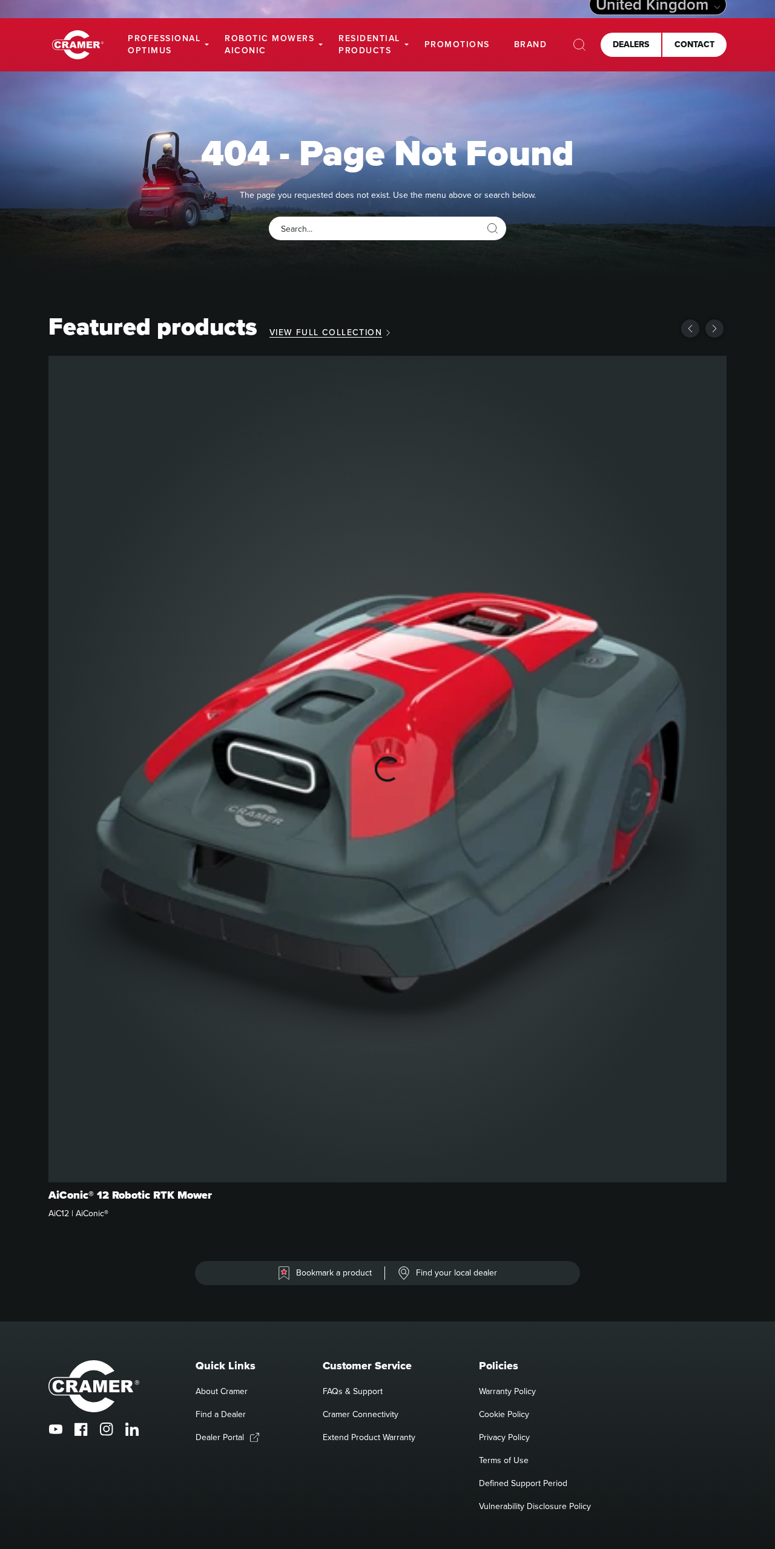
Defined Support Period (523, 1483)
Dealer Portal (220, 1437)
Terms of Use (504, 1460)
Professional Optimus (164, 44)
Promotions (457, 44)
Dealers (631, 44)
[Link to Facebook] (81, 1429)
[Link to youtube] (55, 1429)
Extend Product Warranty (369, 1437)
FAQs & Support (353, 1391)
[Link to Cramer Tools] (78, 45)
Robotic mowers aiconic (269, 44)
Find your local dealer (456, 1272)
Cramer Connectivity (360, 1414)
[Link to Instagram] (106, 1429)
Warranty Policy (507, 1391)
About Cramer (222, 1391)
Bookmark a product (334, 1272)
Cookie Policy (504, 1414)
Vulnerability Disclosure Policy (535, 1506)
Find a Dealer (221, 1414)
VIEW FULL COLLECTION (325, 332)
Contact (694, 44)
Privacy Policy (504, 1437)
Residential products (369, 44)
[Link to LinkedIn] (132, 1429)
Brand (530, 44)
